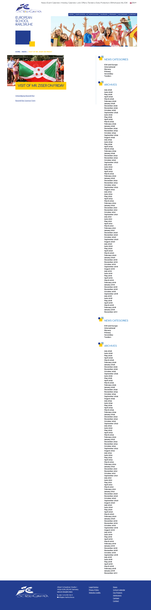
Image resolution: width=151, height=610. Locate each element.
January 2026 (109, 103)
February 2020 (110, 255)
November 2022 (111, 182)
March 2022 (109, 201)
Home (71, 14)
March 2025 (109, 121)
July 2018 (108, 296)
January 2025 (109, 126)
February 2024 (110, 151)
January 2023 (109, 178)
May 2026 (108, 94)
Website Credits (95, 593)
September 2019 (111, 266)
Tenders (91, 3)
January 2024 (109, 153)
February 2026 (110, 101)
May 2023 (108, 169)
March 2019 (109, 280)
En (133, 3)
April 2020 (108, 250)
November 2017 (110, 312)
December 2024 (111, 128)
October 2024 (110, 133)
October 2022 (110, 185)
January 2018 (109, 309)
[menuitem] (43, 3)
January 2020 (109, 257)
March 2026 (109, 99)
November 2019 (111, 262)
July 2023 (108, 164)
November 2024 (111, 130)
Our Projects (117, 593)
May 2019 (108, 275)
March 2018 (109, 305)
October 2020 (110, 237)
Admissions (94, 14)
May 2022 (108, 196)
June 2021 (108, 219)
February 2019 (110, 282)
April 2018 (108, 302)
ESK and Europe (111, 64)
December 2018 (110, 287)
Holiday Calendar (68, 3)
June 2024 (108, 142)
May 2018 (108, 300)
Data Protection (102, 3)
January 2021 (109, 230)
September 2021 (111, 214)
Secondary (122, 14)
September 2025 (111, 112)
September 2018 (111, 293)
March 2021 (109, 225)
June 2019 (108, 273)
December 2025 (110, 105)
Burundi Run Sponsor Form (25, 100)
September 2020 (111, 239)
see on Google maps (65, 591)
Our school (81, 14)
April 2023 (108, 171)
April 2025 (108, 119)
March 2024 (109, 148)
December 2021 (110, 207)
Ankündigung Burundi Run (25, 95)
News (43, 3)
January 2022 (109, 205)
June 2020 (108, 246)
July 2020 (108, 244)
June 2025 (108, 114)
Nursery (104, 14)
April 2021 (108, 223)
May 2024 (108, 144)
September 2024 (111, 135)
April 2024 (108, 146)
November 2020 (111, 235)
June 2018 (108, 298)
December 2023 (110, 155)
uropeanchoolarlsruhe (24, 21)
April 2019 (108, 278)
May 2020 (108, 248)
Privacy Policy (94, 590)
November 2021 (110, 210)
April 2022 (108, 198)
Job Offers (82, 3)
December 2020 (111, 232)
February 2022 (110, 203)
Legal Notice (93, 587)
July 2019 (108, 271)
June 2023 (108, 167)
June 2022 (108, 194)
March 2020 (109, 253)
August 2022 (109, 189)
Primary (112, 14)
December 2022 (110, 180)
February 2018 (110, 307)
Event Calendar (53, 3)
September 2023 (111, 162)
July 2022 (108, 191)
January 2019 (109, 284)
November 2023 (111, 158)
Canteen (116, 598)
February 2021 (110, 228)
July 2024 (108, 139)
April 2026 (108, 96)
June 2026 (108, 92)
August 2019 (109, 269)
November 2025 (111, 108)
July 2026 (108, 90)
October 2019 (110, 264)
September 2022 (111, 187)
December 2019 (110, 259)
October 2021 (110, 212)
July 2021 (108, 216)
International (109, 67)
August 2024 (109, 137)
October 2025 (110, 110)
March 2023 (109, 173)
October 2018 (110, 291)
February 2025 (110, 124)
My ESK (124, 3)
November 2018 (111, 289)
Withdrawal (115, 3)
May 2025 (108, 117)
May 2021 (108, 221)
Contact (132, 14)
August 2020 (109, 241)
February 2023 (110, 176)
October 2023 (110, 160)
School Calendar (119, 590)
